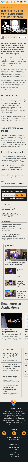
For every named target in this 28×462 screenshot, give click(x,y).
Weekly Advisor (20, 198)
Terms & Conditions (14, 454)
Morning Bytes (9, 198)
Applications (9, 7)
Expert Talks (9, 349)
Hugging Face (14, 183)
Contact (14, 453)
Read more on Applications (11, 305)
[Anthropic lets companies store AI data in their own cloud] (11, 320)
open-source (21, 183)
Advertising (14, 449)
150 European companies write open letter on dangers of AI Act (12, 176)
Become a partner (14, 447)
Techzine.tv (11, 246)
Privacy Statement (14, 456)
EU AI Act (3, 183)
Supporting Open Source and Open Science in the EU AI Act (14, 70)
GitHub (8, 183)
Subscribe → (20, 195)
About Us (14, 451)
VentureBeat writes (6, 162)
